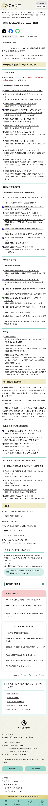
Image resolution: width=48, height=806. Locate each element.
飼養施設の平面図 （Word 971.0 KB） (19, 119)
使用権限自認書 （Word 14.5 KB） (18, 159)
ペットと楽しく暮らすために (11, 15)
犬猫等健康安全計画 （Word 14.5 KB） (20, 103)
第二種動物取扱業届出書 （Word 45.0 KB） (21, 431)
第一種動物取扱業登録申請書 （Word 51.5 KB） (23, 90)
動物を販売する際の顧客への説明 (17, 366)
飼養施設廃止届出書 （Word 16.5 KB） (20, 489)
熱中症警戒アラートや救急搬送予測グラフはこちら (24, 660)
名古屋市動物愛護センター (14, 516)
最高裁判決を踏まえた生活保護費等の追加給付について (25, 607)
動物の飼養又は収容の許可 (17, 705)
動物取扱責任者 (10, 336)
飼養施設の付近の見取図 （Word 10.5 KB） (21, 125)
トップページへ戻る (37, 675)
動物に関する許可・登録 (31, 15)
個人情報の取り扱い (11, 784)
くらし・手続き (27, 12)
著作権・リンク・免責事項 (13, 788)
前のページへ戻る (20, 675)
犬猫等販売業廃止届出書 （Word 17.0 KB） (21, 279)
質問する (30, 804)
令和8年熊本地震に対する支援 (17, 633)
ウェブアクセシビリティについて (16, 791)
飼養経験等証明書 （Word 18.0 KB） (19, 141)
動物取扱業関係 (13, 584)
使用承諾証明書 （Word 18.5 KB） (18, 171)
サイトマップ (8, 778)
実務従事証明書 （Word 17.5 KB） (18, 132)
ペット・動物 (39, 12)
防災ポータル (41, 6)
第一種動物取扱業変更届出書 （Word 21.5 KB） (23, 219)
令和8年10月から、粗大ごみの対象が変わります (24, 600)
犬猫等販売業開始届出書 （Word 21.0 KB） (21, 270)
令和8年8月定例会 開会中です (17, 666)
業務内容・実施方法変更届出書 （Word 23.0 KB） (24, 206)
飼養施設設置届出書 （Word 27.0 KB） (20, 213)
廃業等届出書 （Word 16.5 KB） (17, 496)
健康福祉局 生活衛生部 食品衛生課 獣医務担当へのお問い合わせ (25, 572)
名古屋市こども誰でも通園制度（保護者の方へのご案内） (25, 648)
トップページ (16, 12)
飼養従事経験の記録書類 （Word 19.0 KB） (21, 150)
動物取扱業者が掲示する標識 (15, 345)
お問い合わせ (35, 769)
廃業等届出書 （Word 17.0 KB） (17, 247)
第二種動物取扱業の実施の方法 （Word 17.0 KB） (24, 437)
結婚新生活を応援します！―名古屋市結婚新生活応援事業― (25, 640)
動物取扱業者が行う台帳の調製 (16, 355)
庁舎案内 (12, 769)
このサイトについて (11, 781)
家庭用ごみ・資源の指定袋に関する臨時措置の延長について (25, 615)
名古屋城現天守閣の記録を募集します (20, 655)
